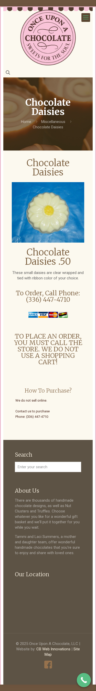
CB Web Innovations (53, 649)
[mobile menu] (85, 17)
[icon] (48, 664)
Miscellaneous (53, 121)
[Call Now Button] (84, 680)
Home (26, 121)
